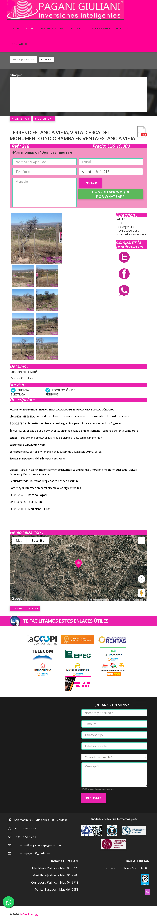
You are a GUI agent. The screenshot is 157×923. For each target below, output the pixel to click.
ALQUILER (47, 28)
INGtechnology (29, 914)
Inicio (15, 28)
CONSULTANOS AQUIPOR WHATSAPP (110, 194)
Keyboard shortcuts (97, 600)
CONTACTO (19, 43)
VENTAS (29, 28)
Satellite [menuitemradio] (37, 541)
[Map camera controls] (141, 579)
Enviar (95, 798)
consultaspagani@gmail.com (31, 853)
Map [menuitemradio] (19, 541)
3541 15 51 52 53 (24, 828)
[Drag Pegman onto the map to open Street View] (141, 593)
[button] (78, 564)
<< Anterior (20, 118)
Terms (143, 600)
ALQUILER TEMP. (70, 28)
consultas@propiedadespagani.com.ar (37, 845)
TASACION (121, 28)
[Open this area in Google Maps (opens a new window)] (17, 598)
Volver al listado (25, 608)
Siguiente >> (44, 118)
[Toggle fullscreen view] (141, 540)
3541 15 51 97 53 (24, 837)
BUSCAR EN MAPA (99, 28)
